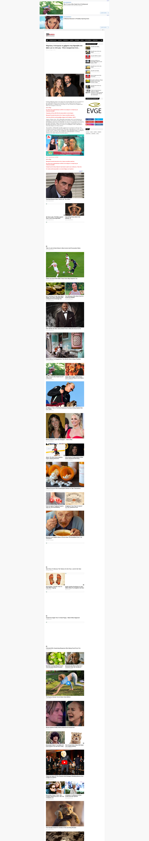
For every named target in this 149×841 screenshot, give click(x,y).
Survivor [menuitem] (95, 40)
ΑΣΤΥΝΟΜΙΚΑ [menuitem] (88, 40)
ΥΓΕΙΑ (97, 133)
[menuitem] (47, 40)
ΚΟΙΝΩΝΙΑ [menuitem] (65, 40)
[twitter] (99, 119)
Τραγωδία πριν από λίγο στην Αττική (96, 67)
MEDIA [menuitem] (71, 40)
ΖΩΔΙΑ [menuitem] (82, 40)
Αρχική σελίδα (48, 43)
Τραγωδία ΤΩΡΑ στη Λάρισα (96, 55)
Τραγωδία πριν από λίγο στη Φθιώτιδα (96, 86)
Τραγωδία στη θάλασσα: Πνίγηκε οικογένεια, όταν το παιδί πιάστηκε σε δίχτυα (97, 81)
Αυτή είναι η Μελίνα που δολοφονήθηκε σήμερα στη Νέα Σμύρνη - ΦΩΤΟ (96, 61)
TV (51, 43)
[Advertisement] (65, 60)
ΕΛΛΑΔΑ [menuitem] (60, 40)
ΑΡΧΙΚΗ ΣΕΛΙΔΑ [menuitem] (53, 40)
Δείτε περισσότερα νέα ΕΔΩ (52, 157)
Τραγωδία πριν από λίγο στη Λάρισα (96, 52)
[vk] (99, 124)
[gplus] (90, 122)
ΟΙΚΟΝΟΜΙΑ (88, 133)
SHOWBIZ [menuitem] (77, 40)
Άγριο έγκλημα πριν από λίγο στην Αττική (96, 76)
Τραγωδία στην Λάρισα (95, 46)
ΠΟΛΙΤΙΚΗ (93, 133)
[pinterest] (99, 122)
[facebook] (102, 30)
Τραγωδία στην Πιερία (95, 70)
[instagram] (90, 124)
